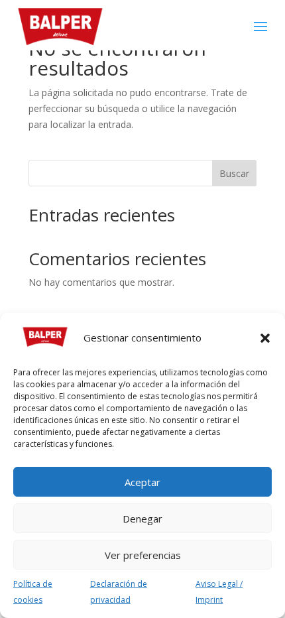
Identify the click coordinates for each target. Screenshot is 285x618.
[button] (265, 338)
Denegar (142, 518)
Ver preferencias (143, 555)
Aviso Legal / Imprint (219, 591)
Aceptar (142, 482)
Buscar (234, 173)
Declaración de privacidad (118, 591)
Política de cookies (32, 591)
